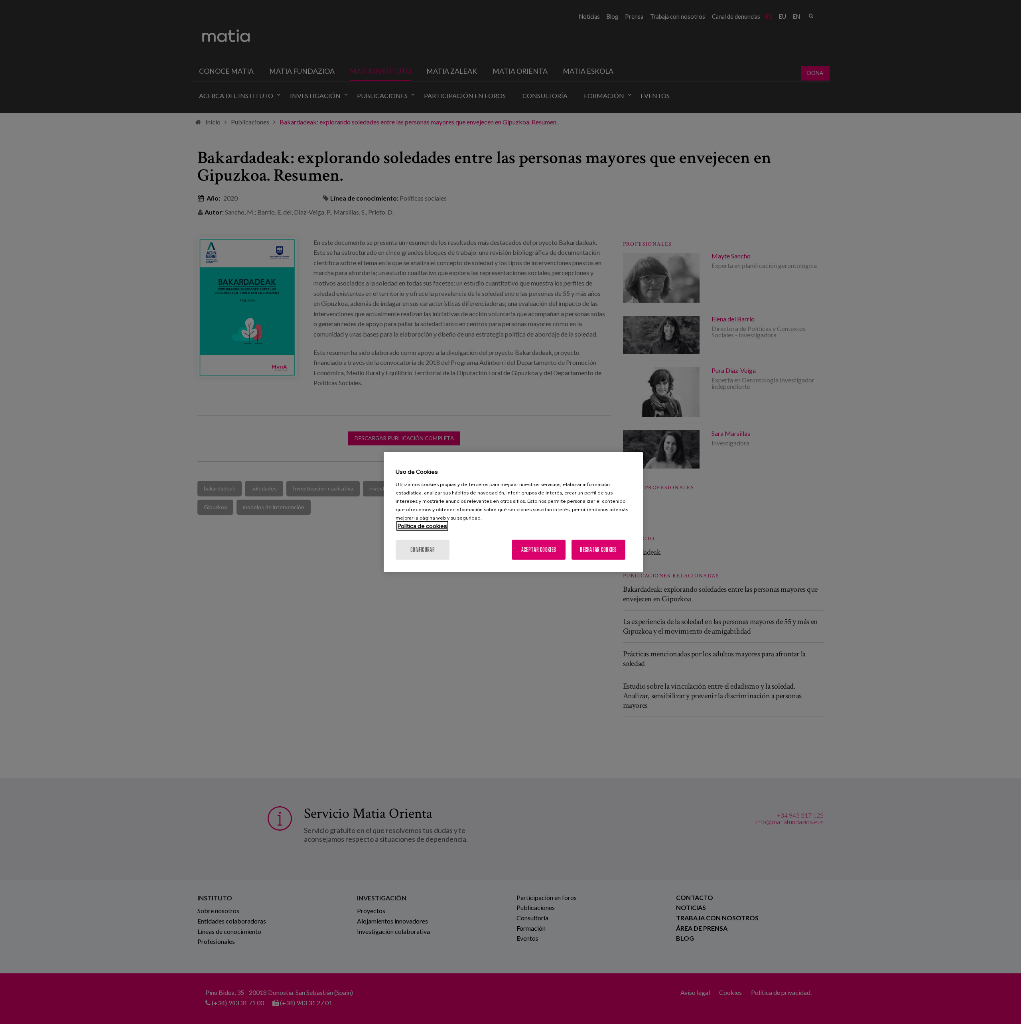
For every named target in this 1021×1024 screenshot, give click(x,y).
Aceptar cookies (538, 549)
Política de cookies (422, 525)
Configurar (422, 549)
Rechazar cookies (598, 549)
